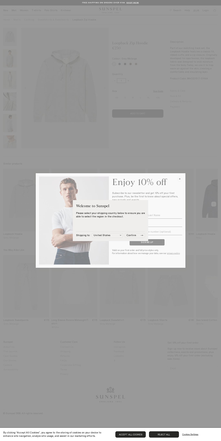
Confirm (131, 235)
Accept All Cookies (130, 434)
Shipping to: (83, 235)
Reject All (164, 434)
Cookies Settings (190, 434)
